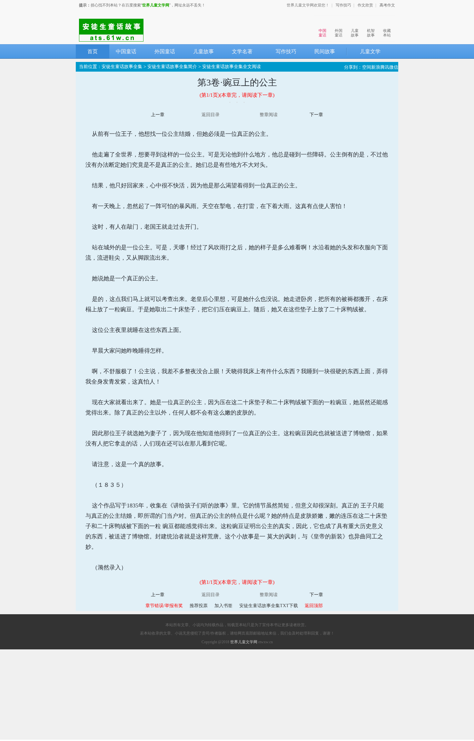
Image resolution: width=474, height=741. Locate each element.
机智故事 (371, 32)
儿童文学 (370, 51)
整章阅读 (269, 114)
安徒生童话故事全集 (122, 66)
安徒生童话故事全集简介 (172, 66)
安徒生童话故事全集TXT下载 (268, 605)
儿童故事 (355, 32)
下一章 (316, 114)
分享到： (353, 67)
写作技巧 (343, 5)
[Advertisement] (237, 694)
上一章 (157, 114)
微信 (393, 67)
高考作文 (387, 5)
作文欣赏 (365, 5)
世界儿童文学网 (155, 5)
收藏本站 (387, 32)
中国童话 (322, 32)
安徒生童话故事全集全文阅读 (231, 66)
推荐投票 (199, 605)
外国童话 (338, 32)
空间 (366, 67)
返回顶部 (314, 605)
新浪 (375, 67)
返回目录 (211, 114)
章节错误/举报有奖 (164, 605)
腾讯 (384, 67)
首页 (92, 51)
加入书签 (223, 605)
